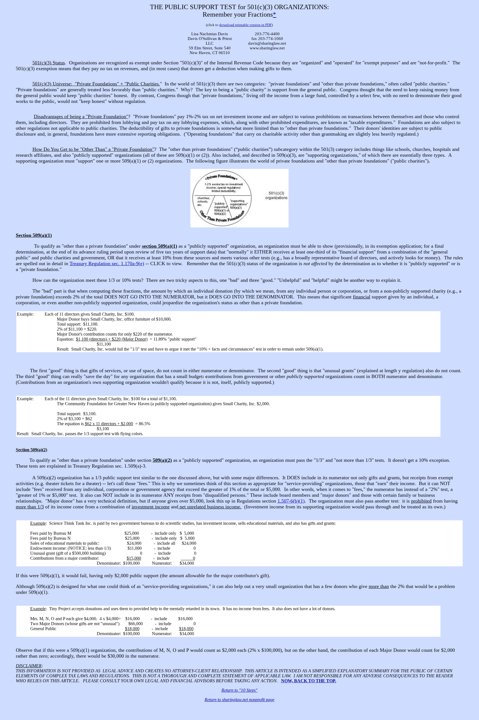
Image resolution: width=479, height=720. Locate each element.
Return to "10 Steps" (239, 690)
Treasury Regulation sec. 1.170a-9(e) (107, 263)
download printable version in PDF (245, 25)
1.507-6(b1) (291, 501)
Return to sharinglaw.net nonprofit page (239, 699)
